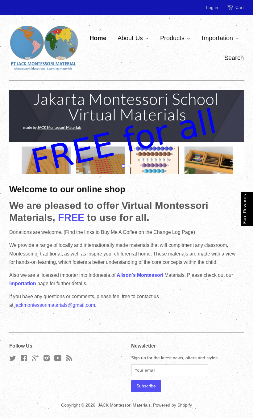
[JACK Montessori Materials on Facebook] (23, 359)
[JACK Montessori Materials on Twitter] (12, 359)
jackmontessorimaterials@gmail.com (55, 305)
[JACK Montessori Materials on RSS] (69, 359)
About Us (131, 38)
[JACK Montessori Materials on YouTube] (57, 359)
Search (234, 57)
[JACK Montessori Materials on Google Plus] (35, 359)
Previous (22, 132)
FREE (72, 217)
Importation (218, 38)
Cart (239, 7)
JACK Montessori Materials (124, 405)
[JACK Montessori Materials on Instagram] (46, 359)
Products (173, 38)
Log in (212, 7)
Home (97, 38)
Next (231, 132)
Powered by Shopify (172, 405)
